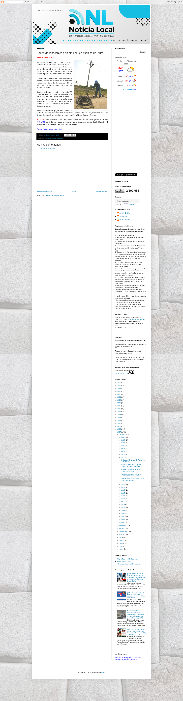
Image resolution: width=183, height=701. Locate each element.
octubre (122, 529)
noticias (46, 138)
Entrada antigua (101, 192)
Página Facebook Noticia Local (127, 559)
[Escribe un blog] (67, 135)
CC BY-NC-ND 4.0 (121, 373)
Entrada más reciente (44, 192)
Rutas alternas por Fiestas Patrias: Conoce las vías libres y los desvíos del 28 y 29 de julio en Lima (136, 632)
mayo (121, 543)
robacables (60, 138)
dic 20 (123, 484)
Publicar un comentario (48, 149)
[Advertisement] (72, 170)
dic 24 (123, 452)
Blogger (103, 672)
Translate (132, 204)
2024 (119, 388)
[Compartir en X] (69, 135)
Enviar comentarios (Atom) (55, 195)
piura (54, 138)
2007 (119, 432)
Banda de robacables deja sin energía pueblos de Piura (131, 465)
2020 (119, 400)
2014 (119, 412)
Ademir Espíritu (125, 213)
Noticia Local (124, 216)
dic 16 (123, 496)
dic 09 (123, 510)
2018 (119, 403)
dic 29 (123, 440)
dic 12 (123, 502)
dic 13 (123, 499)
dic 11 (123, 504)
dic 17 (123, 493)
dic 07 (123, 513)
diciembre (122, 434)
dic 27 (123, 446)
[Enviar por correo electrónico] (65, 135)
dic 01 (123, 522)
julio (120, 537)
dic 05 (123, 516)
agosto (121, 534)
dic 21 (123, 457)
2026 (119, 382)
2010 (119, 423)
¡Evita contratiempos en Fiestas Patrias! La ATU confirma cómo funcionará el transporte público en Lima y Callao (136, 577)
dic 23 (123, 454)
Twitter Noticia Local (124, 561)
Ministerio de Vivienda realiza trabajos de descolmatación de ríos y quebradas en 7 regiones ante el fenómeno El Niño (135, 614)
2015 (119, 409)
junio (121, 540)
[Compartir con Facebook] (72, 135)
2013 (119, 414)
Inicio (74, 192)
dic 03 (123, 519)
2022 (119, 394)
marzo (121, 549)
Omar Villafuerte (125, 219)
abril (120, 546)
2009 (119, 426)
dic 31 (123, 437)
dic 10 (123, 507)
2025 (119, 385)
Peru (50, 138)
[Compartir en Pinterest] (74, 135)
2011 (119, 420)
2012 (119, 417)
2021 (119, 397)
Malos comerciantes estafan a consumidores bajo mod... (131, 475)
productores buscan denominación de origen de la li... (132, 479)
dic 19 (123, 487)
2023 (119, 391)
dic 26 (123, 449)
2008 (119, 429)
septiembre (123, 532)
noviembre (123, 526)
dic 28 (123, 443)
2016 (119, 406)
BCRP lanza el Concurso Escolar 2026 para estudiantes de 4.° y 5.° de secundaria (136, 595)
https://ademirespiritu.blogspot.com (129, 564)
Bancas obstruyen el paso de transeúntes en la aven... (130, 470)
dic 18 (123, 490)
